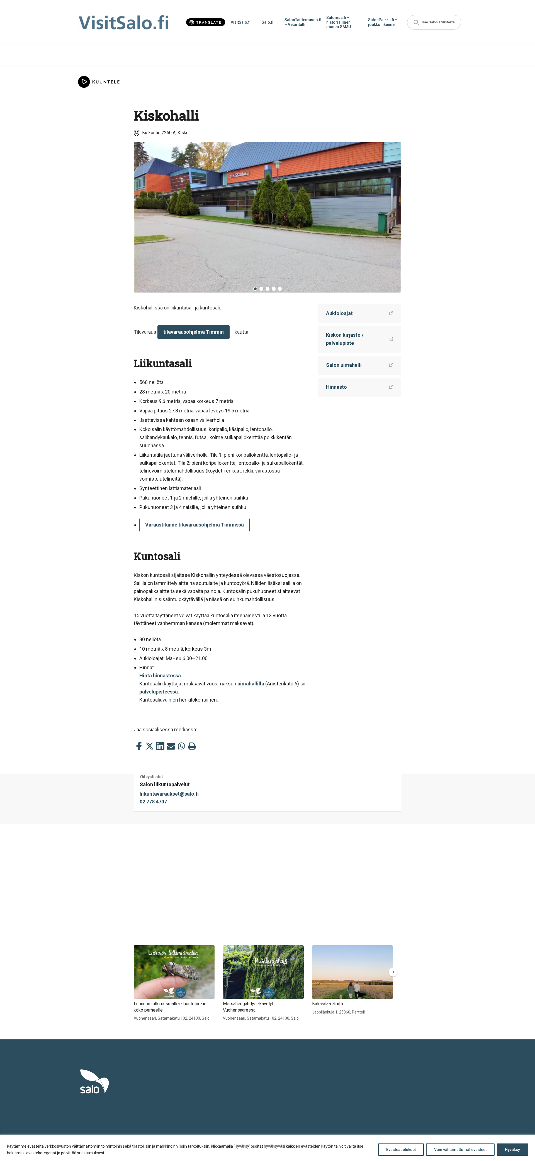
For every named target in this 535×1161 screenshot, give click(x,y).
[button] (434, 22)
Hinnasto (336, 387)
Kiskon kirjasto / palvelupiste (345, 339)
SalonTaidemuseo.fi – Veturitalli (302, 22)
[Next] (392, 217)
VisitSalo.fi (241, 22)
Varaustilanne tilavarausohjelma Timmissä (194, 525)
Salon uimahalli (344, 365)
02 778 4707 (153, 802)
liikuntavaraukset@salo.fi (169, 794)
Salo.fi (267, 22)
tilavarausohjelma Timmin (193, 332)
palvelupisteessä (158, 692)
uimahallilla (250, 684)
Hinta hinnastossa (160, 675)
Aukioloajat (339, 313)
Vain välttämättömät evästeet (460, 1149)
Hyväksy (512, 1149)
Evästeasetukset (401, 1149)
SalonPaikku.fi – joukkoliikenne (382, 22)
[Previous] (142, 217)
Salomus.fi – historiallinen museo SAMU (338, 22)
